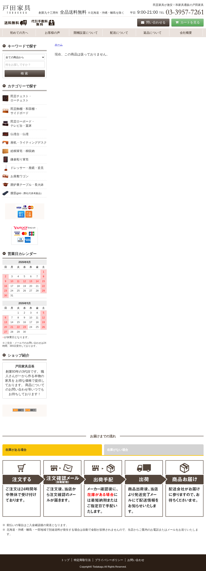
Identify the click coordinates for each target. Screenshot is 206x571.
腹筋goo (26, 193)
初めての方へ (19, 32)
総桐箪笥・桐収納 (22, 151)
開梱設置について (86, 32)
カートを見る (190, 22)
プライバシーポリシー (109, 560)
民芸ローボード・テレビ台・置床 (22, 123)
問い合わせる (156, 22)
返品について (152, 32)
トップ (65, 560)
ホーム (59, 44)
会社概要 (186, 32)
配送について (119, 32)
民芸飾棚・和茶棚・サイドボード (24, 111)
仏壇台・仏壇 (19, 134)
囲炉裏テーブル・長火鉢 (27, 184)
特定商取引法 (82, 560)
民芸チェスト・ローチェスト (21, 98)
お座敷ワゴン (19, 176)
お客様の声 (52, 32)
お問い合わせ (135, 560)
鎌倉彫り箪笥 (19, 159)
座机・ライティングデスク (28, 142)
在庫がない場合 (117, 449)
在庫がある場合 (16, 449)
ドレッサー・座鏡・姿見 (27, 167)
